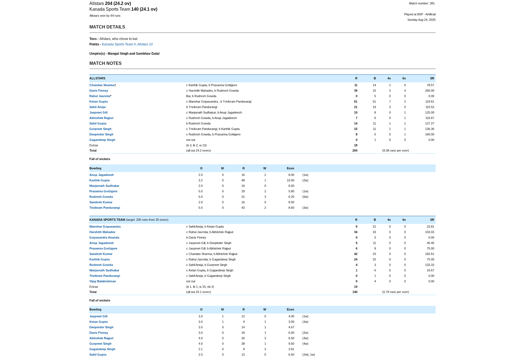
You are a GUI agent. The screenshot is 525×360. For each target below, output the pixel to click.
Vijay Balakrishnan (102, 281)
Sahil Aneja (97, 107)
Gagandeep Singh (102, 139)
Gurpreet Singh (100, 128)
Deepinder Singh (101, 134)
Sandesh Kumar (100, 202)
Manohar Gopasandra (105, 226)
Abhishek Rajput (101, 118)
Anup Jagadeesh (101, 174)
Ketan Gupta (98, 101)
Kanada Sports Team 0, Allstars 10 (127, 44)
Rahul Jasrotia (99, 96)
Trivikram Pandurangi (104, 207)
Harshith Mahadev (102, 232)
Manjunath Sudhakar (104, 185)
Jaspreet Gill (98, 112)
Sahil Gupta (97, 123)
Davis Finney (98, 90)
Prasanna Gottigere (103, 191)
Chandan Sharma (101, 85)
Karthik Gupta (99, 180)
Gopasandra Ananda (104, 237)
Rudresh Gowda (101, 196)
